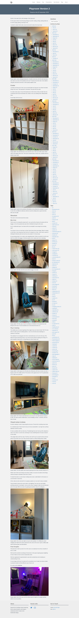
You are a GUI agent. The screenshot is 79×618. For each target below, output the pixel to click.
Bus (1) (53, 246)
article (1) (54, 226)
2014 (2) (54, 194)
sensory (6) (54, 349)
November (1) (56, 34)
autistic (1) (54, 229)
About (66, 2)
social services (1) (56, 361)
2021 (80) (54, 78)
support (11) (54, 369)
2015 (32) (54, 181)
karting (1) (54, 301)
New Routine (56, 2)
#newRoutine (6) (55, 209)
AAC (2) (54, 214)
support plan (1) (55, 371)
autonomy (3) (55, 233)
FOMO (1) (54, 272)
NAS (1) (53, 325)
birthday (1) (54, 241)
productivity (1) (55, 342)
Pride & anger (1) (55, 340)
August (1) (55, 38)
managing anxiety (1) (56, 306)
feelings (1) (54, 267)
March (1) (55, 29)
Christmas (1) (55, 255)
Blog (62, 2)
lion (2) (53, 304)
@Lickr (54, 609)
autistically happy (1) (56, 231)
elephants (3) (55, 264)
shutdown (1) (55, 352)
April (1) (54, 43)
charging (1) (54, 253)
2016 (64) (54, 159)
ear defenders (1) (55, 262)
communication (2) (56, 257)
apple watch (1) (55, 224)
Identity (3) (54, 287)
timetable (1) (55, 376)
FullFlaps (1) (54, 275)
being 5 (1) (54, 240)
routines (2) (54, 347)
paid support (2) (55, 332)
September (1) (56, 36)
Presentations (49, 2)
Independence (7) (56, 292)
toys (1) (53, 378)
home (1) (54, 282)
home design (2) (55, 284)
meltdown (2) (55, 311)
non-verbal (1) (55, 328)
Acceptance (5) (55, 216)
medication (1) (55, 310)
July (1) (54, 68)
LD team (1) (54, 303)
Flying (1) (54, 270)
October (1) (55, 58)
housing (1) (54, 286)
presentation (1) (55, 337)
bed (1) (53, 238)
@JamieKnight (56, 607)
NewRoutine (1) (55, 327)
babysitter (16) (55, 236)
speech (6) (54, 362)
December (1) (55, 51)
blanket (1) (54, 243)
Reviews (38, 2)
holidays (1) (54, 281)
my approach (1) (55, 323)
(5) (52, 207)
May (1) (54, 27)
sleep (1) (54, 356)
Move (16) (54, 318)
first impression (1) (56, 269)
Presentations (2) (55, 339)
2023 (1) (54, 56)
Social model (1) (55, 359)
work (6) (54, 383)
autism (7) (54, 228)
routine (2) (54, 345)
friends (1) (54, 274)
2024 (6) (54, 49)
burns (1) (54, 245)
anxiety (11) (54, 223)
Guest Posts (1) (55, 277)
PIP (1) (53, 335)
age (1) (53, 221)
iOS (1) (53, 294)
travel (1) (54, 381)
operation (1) (55, 330)
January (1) (55, 31)
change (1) (54, 252)
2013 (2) (54, 200)
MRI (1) (53, 321)
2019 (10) (54, 116)
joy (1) (53, 299)
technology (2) (55, 374)
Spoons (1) (54, 364)
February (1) (55, 46)
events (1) (54, 265)
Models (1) (54, 313)
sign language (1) (55, 354)
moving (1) (54, 320)
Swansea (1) (54, 373)
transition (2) (55, 379)
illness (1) (54, 289)
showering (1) (55, 350)
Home (33, 2)
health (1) (54, 279)
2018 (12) (54, 131)
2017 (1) (54, 211)
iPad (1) (53, 296)
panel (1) (54, 333)
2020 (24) (54, 101)
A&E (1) (53, 212)
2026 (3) (54, 26)
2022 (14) (54, 60)
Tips (43, 2)
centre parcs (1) (55, 250)
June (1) (54, 39)
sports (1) (54, 366)
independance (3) (56, 291)
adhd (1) (54, 217)
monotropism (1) (55, 316)
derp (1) (53, 258)
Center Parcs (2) (55, 248)
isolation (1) (54, 298)
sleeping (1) (54, 357)
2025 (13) (54, 32)
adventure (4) (55, 219)
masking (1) (54, 308)
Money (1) (54, 315)
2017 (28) (54, 145)
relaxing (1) (54, 344)
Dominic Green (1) (56, 260)
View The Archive (54, 21)
